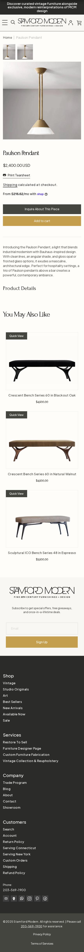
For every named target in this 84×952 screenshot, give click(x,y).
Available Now (14, 714)
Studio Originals (16, 689)
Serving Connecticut (19, 848)
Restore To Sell (15, 742)
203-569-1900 (14, 890)
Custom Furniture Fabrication (26, 754)
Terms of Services (42, 943)
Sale (6, 720)
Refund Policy (14, 873)
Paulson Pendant (29, 37)
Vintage (9, 683)
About (8, 795)
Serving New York (16, 854)
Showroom (11, 807)
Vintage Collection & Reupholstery (30, 761)
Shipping (10, 185)
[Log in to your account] (70, 23)
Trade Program (15, 782)
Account (10, 835)
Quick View (16, 336)
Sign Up (41, 642)
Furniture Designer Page (22, 748)
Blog (7, 789)
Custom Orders (15, 860)
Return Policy (13, 842)
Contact (9, 801)
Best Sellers (12, 702)
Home (7, 37)
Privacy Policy (42, 934)
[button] (5, 22)
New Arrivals (12, 708)
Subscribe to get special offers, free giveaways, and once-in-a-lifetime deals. (42, 610)
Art (5, 695)
